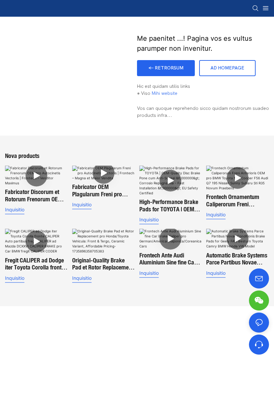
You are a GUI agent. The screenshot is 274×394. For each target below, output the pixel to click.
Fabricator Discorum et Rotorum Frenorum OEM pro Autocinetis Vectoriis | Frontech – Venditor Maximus (35, 195)
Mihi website (164, 93)
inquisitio (14, 209)
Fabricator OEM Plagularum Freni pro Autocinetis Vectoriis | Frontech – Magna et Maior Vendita (97, 190)
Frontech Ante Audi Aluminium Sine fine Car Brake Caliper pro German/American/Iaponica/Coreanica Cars (169, 259)
